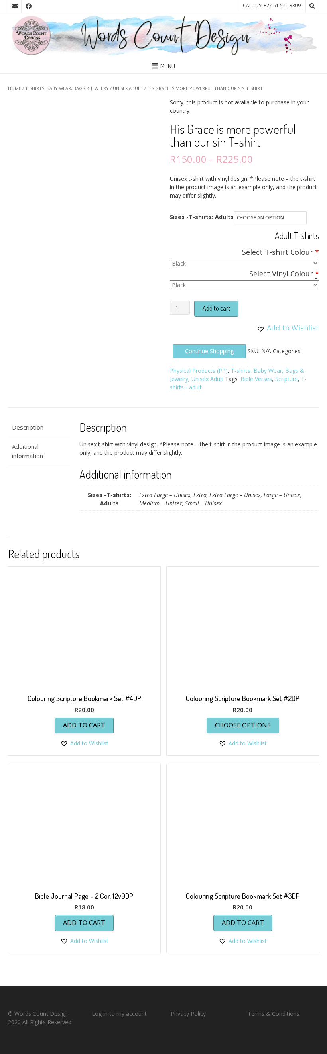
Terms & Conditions (273, 1013)
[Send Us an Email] (15, 6)
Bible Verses (256, 379)
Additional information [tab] (27, 451)
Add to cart (216, 308)
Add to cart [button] (84, 725)
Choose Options (243, 725)
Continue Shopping (209, 351)
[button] (288, 328)
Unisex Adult (128, 88)
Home (14, 88)
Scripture (286, 379)
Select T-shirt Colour (277, 252)
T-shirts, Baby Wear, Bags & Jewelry (67, 88)
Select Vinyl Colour (281, 273)
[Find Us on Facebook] (28, 6)
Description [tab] (27, 427)
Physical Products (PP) (199, 370)
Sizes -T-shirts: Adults (202, 217)
